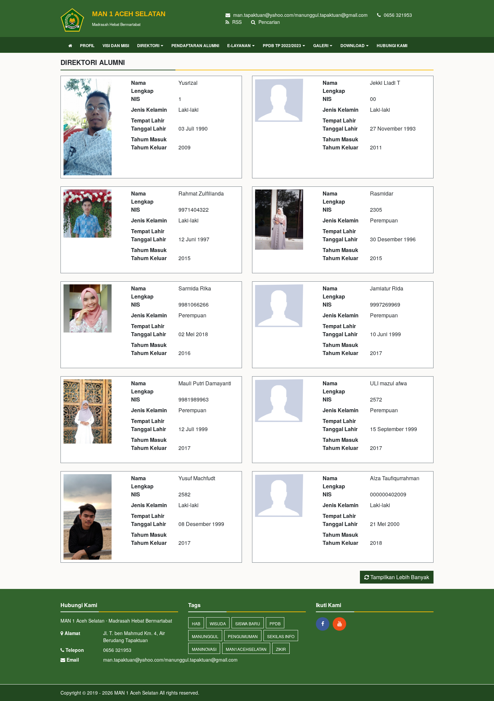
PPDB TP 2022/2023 (282, 45)
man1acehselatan (246, 649)
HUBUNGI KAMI (392, 45)
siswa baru (247, 623)
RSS (236, 22)
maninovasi (204, 649)
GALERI (320, 45)
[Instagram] (341, 623)
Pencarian (268, 22)
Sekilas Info (280, 636)
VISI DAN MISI (115, 45)
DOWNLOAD (352, 45)
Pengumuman (243, 636)
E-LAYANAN (239, 45)
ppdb (275, 623)
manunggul (205, 636)
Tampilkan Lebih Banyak (399, 577)
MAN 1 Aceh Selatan (135, 692)
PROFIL (87, 45)
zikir (281, 649)
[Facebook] (324, 623)
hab (196, 623)
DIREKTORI (148, 45)
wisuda (218, 623)
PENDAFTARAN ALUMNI (195, 45)
